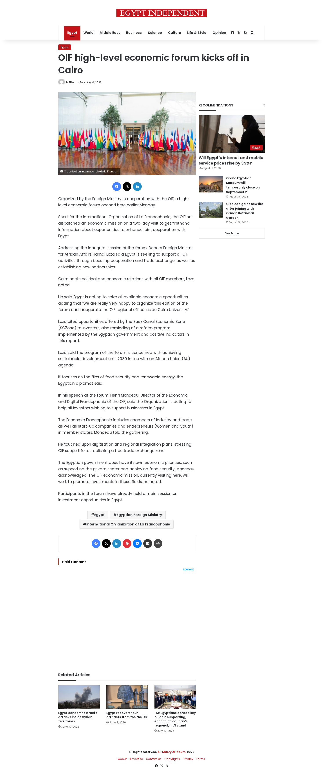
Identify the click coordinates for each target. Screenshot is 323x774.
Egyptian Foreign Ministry (139, 514)
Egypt (72, 32)
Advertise (136, 759)
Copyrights (172, 759)
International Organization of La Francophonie (128, 524)
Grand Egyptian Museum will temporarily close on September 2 (243, 185)
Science (155, 32)
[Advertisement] (127, 619)
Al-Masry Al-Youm (172, 752)
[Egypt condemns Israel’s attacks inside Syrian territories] (79, 697)
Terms (200, 759)
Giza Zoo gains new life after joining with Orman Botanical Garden (244, 211)
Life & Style (196, 32)
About (122, 759)
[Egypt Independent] (161, 13)
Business (134, 32)
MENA (70, 82)
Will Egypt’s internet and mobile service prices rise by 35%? (231, 160)
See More (232, 233)
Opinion (219, 32)
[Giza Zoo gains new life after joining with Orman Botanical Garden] (211, 210)
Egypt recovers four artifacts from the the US (126, 715)
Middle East (110, 32)
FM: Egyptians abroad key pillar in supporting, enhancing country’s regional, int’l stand (175, 719)
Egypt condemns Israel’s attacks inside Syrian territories (78, 717)
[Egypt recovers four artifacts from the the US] (127, 697)
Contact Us (154, 759)
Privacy (188, 759)
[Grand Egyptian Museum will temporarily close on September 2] (211, 184)
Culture (174, 32)
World (88, 32)
